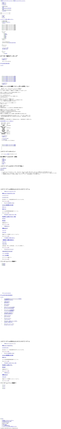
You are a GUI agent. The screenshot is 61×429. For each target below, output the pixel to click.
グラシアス (4, 230)
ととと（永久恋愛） (5, 253)
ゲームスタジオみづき (4, 63)
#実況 (3, 158)
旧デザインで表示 (5, 423)
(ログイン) (2, 169)
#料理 (3, 160)
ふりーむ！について (5, 422)
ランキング (4, 4)
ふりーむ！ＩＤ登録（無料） (5, 19)
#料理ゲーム (4, 59)
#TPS (3, 163)
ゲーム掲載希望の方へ (6, 425)
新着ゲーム (4, 2)
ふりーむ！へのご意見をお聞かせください (9, 426)
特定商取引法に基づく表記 (6, 421)
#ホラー (3, 15)
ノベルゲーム (4, 139)
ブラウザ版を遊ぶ (3, 168)
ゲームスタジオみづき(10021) (6, 295)
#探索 (3, 16)
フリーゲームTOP (5, 138)
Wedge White (4, 243)
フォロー (1, 65)
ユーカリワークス (5, 195)
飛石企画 (3, 218)
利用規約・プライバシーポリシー (8, 420)
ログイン (11, 19)
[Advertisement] (7, 181)
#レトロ (3, 17)
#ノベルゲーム (4, 58)
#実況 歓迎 (4, 159)
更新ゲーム (4, 3)
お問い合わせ (4, 424)
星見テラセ (4, 357)
